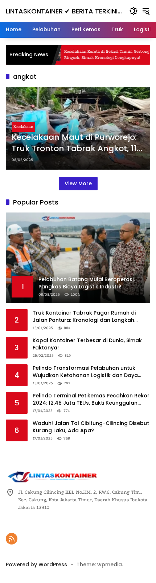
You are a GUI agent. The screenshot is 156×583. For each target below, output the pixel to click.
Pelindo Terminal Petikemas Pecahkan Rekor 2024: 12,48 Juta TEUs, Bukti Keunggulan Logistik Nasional (91, 399)
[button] (133, 11)
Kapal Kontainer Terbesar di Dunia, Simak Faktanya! (87, 344)
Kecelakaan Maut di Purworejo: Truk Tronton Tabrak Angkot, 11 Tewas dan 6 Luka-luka (74, 143)
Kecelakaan (23, 127)
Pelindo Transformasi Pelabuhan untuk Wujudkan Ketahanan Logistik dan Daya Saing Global (85, 372)
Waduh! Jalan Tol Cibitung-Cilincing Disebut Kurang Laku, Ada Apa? (91, 427)
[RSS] (11, 538)
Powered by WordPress (36, 564)
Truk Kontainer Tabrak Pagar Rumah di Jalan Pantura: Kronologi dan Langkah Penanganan (84, 316)
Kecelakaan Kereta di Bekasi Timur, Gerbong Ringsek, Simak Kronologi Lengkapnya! (96, 54)
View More (78, 183)
